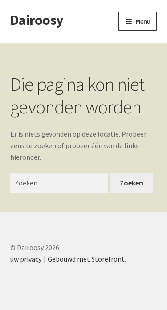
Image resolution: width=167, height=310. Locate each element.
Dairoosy (36, 20)
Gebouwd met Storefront (86, 258)
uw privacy (25, 258)
